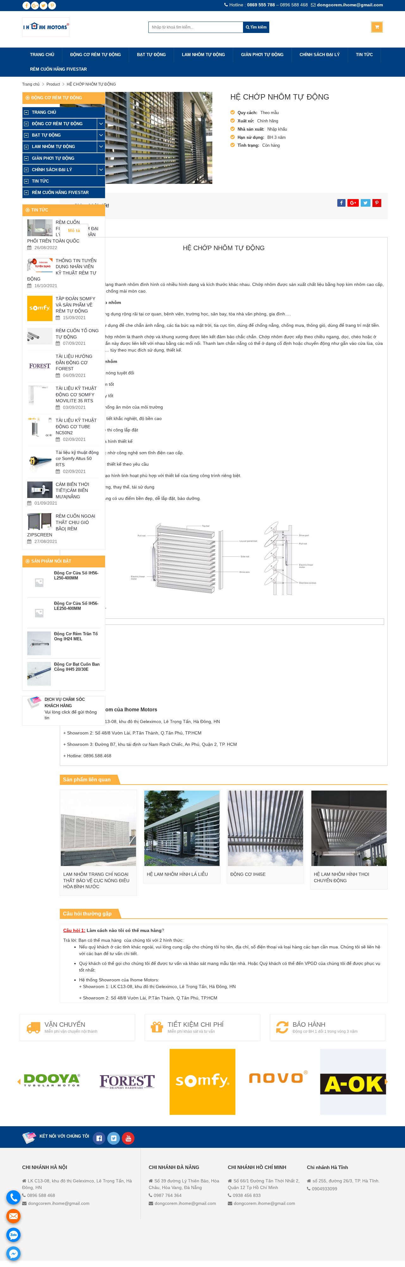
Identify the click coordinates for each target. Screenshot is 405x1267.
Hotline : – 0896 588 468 (268, 4)
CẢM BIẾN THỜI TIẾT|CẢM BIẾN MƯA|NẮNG (72, 490)
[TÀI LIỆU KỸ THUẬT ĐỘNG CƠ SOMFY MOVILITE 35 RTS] (40, 395)
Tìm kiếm (258, 27)
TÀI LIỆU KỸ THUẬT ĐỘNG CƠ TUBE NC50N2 (76, 426)
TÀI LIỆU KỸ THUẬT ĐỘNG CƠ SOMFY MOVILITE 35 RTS (76, 394)
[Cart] (377, 27)
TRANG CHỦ (42, 54)
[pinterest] (52, 6)
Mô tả (74, 230)
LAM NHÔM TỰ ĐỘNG (203, 54)
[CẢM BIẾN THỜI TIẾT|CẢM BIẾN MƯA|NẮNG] (40, 490)
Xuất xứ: (246, 121)
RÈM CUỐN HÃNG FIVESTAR (58, 69)
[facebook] (26, 6)
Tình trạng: (248, 145)
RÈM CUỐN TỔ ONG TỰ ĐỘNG (77, 333)
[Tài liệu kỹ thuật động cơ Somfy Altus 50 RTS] (40, 462)
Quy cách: (247, 112)
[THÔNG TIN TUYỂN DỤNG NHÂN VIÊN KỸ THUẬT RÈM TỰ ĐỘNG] (40, 265)
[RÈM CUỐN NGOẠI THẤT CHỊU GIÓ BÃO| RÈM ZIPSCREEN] (40, 521)
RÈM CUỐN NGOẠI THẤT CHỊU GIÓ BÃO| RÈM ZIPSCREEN (61, 525)
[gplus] (35, 6)
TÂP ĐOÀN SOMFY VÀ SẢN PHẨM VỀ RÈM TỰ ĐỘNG (75, 305)
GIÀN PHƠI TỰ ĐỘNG (262, 54)
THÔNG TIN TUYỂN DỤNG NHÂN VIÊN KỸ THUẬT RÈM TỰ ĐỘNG (62, 270)
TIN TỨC (364, 54)
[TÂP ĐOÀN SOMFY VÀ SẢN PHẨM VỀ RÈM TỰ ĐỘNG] (40, 308)
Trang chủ (31, 84)
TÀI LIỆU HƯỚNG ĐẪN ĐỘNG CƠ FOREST (74, 362)
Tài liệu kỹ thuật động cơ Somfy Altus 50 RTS (77, 458)
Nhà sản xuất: (251, 129)
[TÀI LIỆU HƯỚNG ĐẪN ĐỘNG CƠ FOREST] (40, 366)
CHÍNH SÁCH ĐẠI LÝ (320, 54)
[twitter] (43, 6)
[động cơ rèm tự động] (128, 1138)
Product (53, 84)
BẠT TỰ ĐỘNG (151, 54)
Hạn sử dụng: (251, 137)
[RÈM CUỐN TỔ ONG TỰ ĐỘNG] (40, 336)
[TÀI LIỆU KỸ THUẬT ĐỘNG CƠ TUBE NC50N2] (40, 426)
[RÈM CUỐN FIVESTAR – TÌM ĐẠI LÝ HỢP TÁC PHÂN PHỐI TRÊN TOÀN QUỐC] (40, 227)
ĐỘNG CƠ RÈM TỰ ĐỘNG (95, 54)
